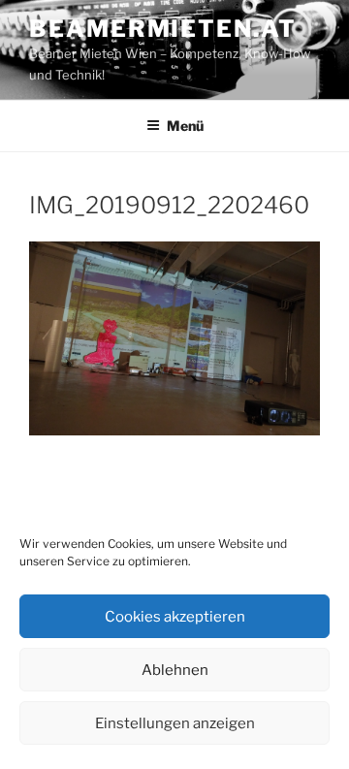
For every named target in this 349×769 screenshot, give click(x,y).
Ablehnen (175, 670)
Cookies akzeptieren (175, 616)
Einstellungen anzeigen (175, 723)
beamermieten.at (163, 29)
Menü (185, 125)
